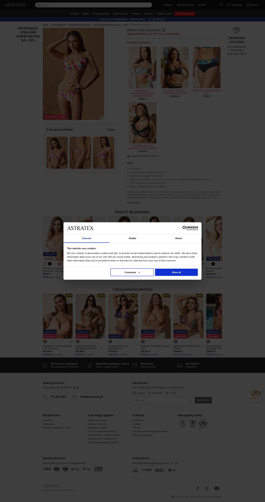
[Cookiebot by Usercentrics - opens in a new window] (184, 228)
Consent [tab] (86, 238)
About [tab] (178, 238)
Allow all (176, 272)
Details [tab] (132, 238)
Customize (130, 272)
